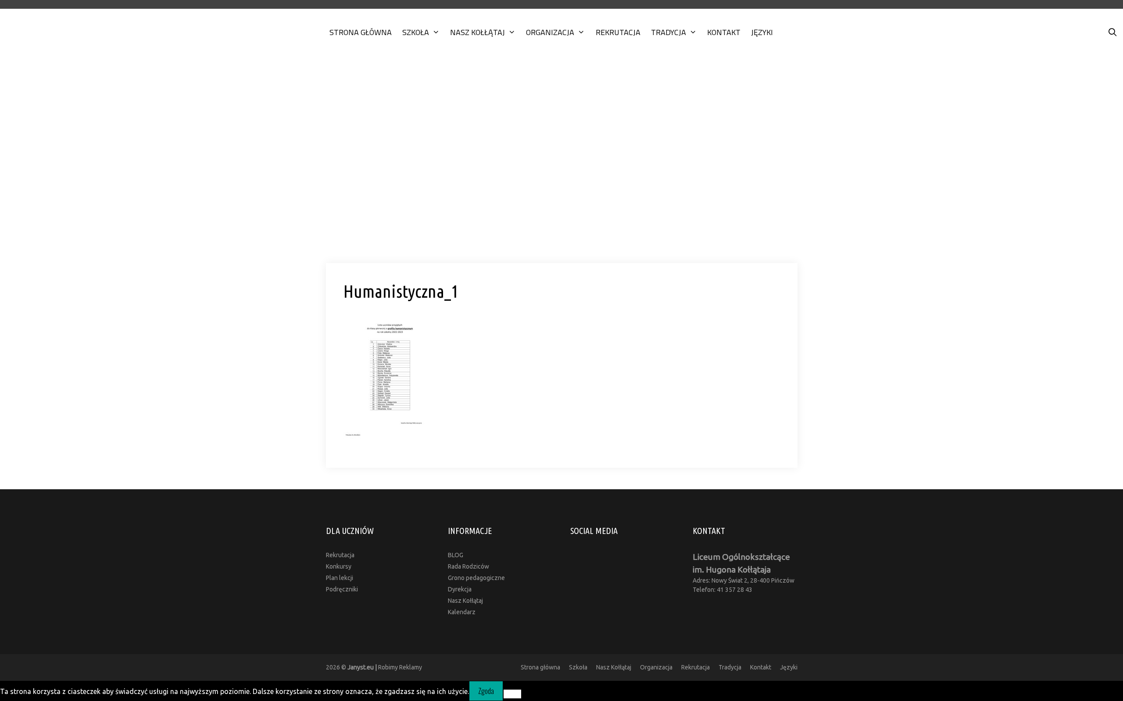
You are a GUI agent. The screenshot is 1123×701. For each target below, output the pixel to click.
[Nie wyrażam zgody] (512, 694)
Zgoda (486, 691)
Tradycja (668, 32)
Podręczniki (342, 589)
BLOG (455, 555)
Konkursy (338, 566)
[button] (561, 238)
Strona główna (360, 32)
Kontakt (723, 32)
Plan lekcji (339, 577)
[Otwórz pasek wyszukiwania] (1112, 32)
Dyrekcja (460, 589)
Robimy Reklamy (384, 667)
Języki (762, 32)
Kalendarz (462, 612)
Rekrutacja (618, 32)
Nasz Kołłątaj (477, 32)
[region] (561, 163)
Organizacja (550, 32)
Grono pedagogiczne (476, 577)
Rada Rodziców (468, 566)
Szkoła (415, 32)
